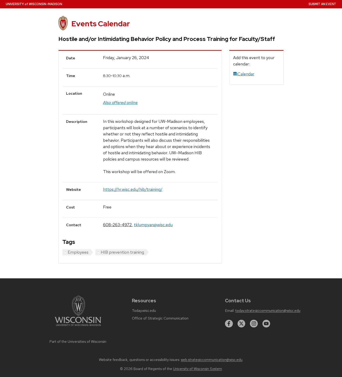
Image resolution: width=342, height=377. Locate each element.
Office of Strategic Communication (160, 318)
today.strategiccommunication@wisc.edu (267, 310)
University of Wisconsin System (197, 369)
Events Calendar (100, 24)
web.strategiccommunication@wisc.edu (211, 359)
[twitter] (241, 324)
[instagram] (254, 324)
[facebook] (229, 324)
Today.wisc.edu (144, 310)
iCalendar (245, 74)
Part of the (78, 341)
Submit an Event (322, 4)
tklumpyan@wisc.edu (153, 224)
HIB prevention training (122, 252)
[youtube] (266, 324)
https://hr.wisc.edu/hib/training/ (132, 189)
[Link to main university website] (78, 326)
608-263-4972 (117, 224)
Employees (78, 252)
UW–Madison (34, 4)
